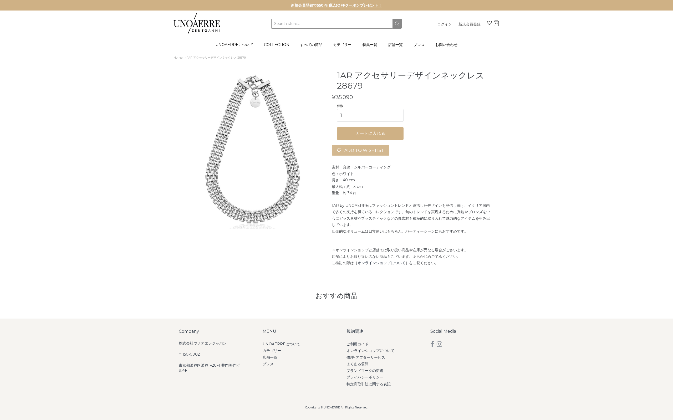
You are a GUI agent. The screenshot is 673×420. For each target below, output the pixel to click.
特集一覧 (370, 44)
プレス (419, 44)
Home (178, 57)
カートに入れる (370, 133)
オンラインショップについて (381, 262)
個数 (340, 106)
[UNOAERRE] (197, 23)
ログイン (444, 24)
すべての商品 (311, 44)
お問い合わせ (446, 44)
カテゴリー (342, 44)
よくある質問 (357, 364)
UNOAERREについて (234, 44)
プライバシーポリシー (364, 377)
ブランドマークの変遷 (364, 370)
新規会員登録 (469, 24)
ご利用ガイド (357, 344)
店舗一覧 (395, 44)
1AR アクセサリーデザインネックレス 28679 (216, 57)
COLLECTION (276, 44)
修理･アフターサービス (365, 357)
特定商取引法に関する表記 (368, 384)
